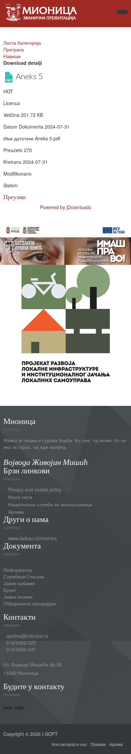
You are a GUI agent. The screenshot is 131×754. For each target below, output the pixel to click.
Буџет (9, 589)
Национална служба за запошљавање (50, 504)
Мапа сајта (20, 496)
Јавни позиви (18, 596)
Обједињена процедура (29, 603)
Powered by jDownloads (65, 207)
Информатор (17, 569)
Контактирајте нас (69, 744)
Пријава (98, 744)
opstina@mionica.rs (27, 635)
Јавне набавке (19, 583)
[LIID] (65, 323)
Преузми (14, 196)
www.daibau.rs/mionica (32, 538)
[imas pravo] (65, 243)
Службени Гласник (23, 576)
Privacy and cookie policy (34, 489)
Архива (16, 511)
